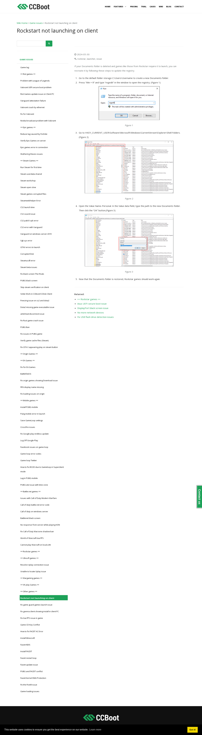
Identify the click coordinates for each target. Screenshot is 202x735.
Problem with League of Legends (35, 80)
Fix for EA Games (27, 367)
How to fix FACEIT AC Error (31, 631)
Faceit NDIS (25, 644)
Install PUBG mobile (29, 407)
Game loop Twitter (28, 460)
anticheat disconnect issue (32, 314)
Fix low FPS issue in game (31, 618)
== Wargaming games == (31, 578)
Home (107, 6)
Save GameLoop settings (31, 420)
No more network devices (90, 312)
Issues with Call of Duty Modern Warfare (38, 498)
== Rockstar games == (30, 551)
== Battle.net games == (30, 491)
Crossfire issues (27, 427)
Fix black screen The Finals (32, 274)
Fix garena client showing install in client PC (39, 611)
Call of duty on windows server (34, 511)
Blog (168, 6)
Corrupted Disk (27, 254)
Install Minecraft (27, 638)
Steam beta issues (28, 267)
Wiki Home (22, 22)
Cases (153, 6)
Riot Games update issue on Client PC (37, 94)
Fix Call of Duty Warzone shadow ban (37, 531)
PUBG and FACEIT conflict (31, 671)
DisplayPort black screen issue (92, 308)
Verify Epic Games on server (33, 140)
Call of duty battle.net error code (34, 504)
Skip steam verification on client (34, 287)
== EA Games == (27, 360)
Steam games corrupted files (33, 194)
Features (119, 6)
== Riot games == (27, 74)
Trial (143, 6)
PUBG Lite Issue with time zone (34, 484)
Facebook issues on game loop (34, 447)
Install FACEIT (26, 651)
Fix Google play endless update (34, 433)
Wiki (161, 6)
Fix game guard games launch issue (36, 604)
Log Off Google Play (29, 440)
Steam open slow (28, 187)
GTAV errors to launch (30, 247)
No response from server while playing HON (40, 524)
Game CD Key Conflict (30, 624)
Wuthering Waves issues (31, 154)
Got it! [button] (192, 729)
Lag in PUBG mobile (29, 478)
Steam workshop (28, 180)
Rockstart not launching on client (37, 598)
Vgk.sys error (26, 240)
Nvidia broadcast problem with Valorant (38, 120)
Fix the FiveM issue (28, 684)
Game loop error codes (30, 453)
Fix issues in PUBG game (31, 333)
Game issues (36, 22)
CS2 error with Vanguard (31, 227)
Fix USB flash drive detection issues (95, 316)
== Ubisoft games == (29, 558)
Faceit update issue (29, 664)
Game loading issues (29, 691)
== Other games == (28, 591)
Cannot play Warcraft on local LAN (35, 544)
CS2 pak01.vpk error (29, 220)
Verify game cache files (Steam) (34, 340)
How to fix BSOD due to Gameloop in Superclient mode (42, 469)
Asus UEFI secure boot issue (92, 303)
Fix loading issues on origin (32, 393)
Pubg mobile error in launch (32, 413)
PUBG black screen (28, 280)
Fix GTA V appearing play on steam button (39, 347)
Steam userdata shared (31, 174)
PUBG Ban (25, 327)
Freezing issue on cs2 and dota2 (34, 300)
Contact (179, 6)
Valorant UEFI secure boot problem (35, 87)
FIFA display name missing (32, 387)
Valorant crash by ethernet (32, 107)
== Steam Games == (29, 160)
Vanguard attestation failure (33, 100)
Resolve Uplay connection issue (34, 564)
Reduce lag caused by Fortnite (33, 134)
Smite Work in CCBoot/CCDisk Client (36, 294)
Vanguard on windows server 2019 (35, 234)
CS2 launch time (27, 207)
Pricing (134, 6)
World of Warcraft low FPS (32, 538)
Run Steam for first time (31, 167)
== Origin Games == (29, 353)
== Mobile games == (29, 400)
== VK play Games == (29, 584)
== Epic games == (27, 127)
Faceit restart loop (28, 658)
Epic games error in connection (34, 147)
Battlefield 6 (25, 373)
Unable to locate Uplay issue (33, 571)
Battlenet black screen (30, 518)
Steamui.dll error (27, 260)
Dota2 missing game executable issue (37, 307)
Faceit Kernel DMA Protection (33, 678)
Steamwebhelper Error (30, 200)
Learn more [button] (95, 729)
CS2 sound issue (27, 214)
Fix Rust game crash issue (31, 320)
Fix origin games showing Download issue (39, 380)
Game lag (24, 67)
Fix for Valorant (27, 114)
